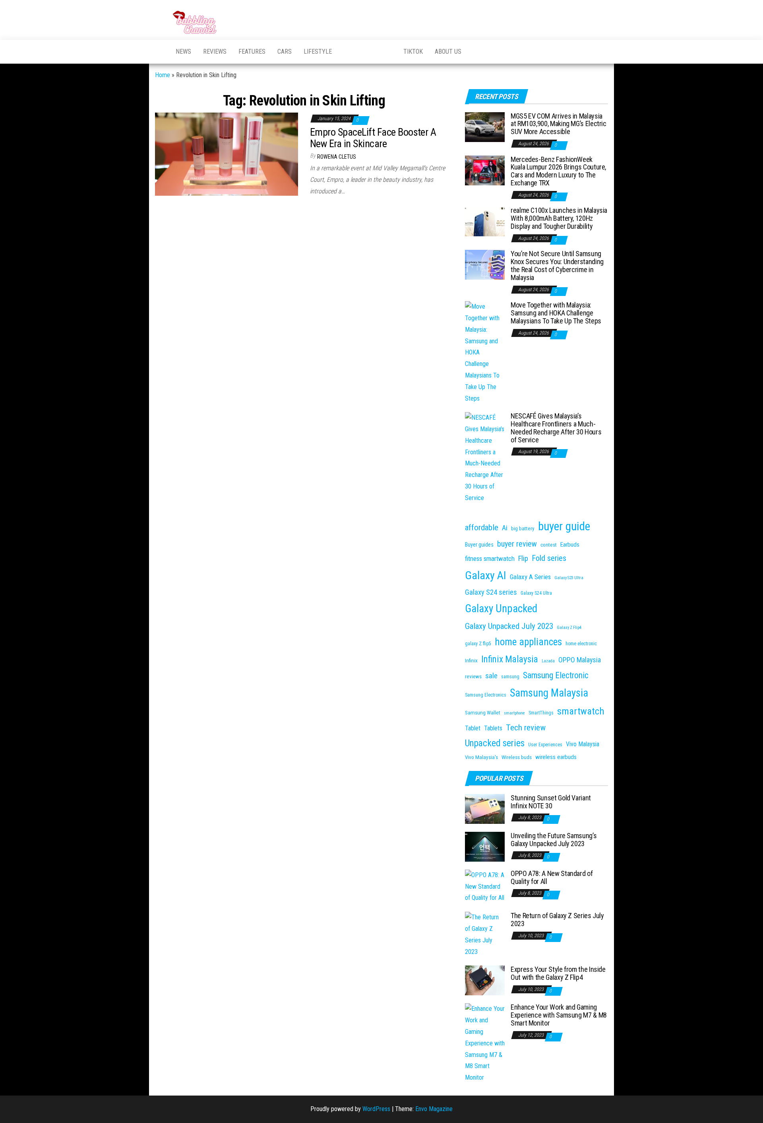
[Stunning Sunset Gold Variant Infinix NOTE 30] (485, 808)
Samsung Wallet (482, 713)
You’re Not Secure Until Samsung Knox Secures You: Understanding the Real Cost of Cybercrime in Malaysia (557, 265)
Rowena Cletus (336, 157)
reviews (473, 676)
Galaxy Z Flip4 (569, 627)
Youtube (348, 52)
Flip (523, 558)
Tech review (526, 727)
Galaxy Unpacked (501, 608)
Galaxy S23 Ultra (568, 577)
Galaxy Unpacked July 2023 (509, 626)
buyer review (517, 544)
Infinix (471, 661)
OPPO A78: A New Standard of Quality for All (552, 877)
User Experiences (545, 744)
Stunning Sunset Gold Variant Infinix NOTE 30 (551, 802)
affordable (481, 527)
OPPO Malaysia (579, 660)
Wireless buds (517, 757)
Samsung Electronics (485, 695)
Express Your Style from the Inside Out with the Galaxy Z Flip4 (558, 973)
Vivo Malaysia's (481, 757)
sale (491, 675)
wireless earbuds (556, 757)
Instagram (387, 52)
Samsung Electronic (556, 675)
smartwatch (580, 711)
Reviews (215, 51)
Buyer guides (479, 544)
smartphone (514, 713)
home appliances (528, 642)
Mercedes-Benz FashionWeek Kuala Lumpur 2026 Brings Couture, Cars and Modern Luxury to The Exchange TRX (558, 171)
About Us (448, 51)
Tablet (472, 728)
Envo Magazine (434, 1109)
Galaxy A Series (530, 577)
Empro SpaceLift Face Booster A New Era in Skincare (373, 138)
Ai (504, 528)
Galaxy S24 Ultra (536, 593)
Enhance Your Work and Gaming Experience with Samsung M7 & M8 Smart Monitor (559, 1015)
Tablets (493, 728)
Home (162, 75)
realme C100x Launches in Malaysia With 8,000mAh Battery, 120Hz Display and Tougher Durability (559, 218)
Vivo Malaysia (582, 744)
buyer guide (564, 526)
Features (251, 51)
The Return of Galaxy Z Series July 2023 (557, 919)
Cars (284, 51)
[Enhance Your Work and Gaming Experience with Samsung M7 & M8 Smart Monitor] (485, 1043)
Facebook (368, 52)
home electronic (581, 643)
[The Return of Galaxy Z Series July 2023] (485, 934)
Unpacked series (495, 743)
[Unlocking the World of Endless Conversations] (159, 52)
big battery (522, 528)
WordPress (376, 1109)
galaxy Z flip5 (478, 643)
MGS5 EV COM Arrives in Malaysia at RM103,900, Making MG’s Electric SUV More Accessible (558, 124)
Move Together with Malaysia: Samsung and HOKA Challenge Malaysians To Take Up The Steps (556, 313)
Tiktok (413, 51)
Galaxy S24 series (491, 592)
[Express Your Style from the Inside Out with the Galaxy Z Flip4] (485, 980)
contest (548, 545)
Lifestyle (318, 51)
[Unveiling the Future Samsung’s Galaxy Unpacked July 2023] (485, 846)
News (183, 51)
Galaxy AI (485, 575)
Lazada (548, 661)
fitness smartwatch (490, 558)
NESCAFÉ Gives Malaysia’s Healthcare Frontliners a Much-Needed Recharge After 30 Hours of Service (556, 428)
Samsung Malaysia (549, 693)
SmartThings (541, 713)
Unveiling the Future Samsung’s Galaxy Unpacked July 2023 (553, 839)
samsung (510, 676)
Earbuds (569, 544)
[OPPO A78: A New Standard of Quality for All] (485, 886)
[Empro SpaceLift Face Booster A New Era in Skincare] (226, 154)
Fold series (549, 558)
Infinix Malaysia (509, 659)
